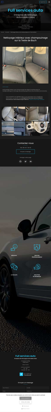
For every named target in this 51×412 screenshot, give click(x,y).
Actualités (7, 32)
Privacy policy (26, 408)
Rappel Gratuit (43, 1)
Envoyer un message (25, 151)
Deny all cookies (26, 402)
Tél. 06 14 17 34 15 (25, 25)
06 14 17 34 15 (27, 148)
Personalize (26, 406)
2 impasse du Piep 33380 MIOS (25, 27)
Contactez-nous (25, 28)
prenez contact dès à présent (36, 99)
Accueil (2, 32)
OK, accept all (26, 398)
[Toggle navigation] (49, 2)
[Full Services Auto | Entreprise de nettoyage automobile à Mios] (2, 2)
